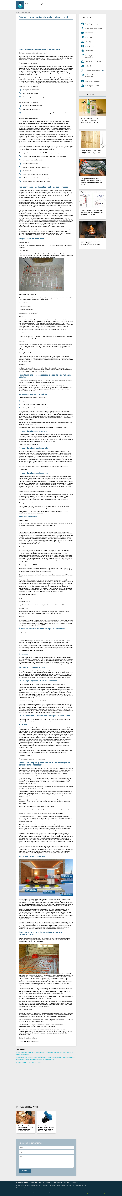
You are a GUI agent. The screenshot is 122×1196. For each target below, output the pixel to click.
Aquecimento (89, 46)
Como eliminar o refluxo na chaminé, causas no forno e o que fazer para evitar (92, 213)
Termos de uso (91, 1194)
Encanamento (89, 33)
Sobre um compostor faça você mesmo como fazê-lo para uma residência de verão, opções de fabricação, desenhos (44, 1053)
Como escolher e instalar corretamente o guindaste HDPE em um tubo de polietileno (46, 1128)
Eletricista (88, 37)
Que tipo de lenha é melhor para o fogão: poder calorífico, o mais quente (91, 243)
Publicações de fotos (92, 86)
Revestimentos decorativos (90, 56)
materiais (88, 66)
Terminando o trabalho (93, 61)
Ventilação (88, 42)
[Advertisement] (46, 33)
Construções (89, 51)
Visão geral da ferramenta (90, 76)
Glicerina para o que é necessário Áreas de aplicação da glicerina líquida (89, 121)
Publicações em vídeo (92, 81)
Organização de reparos (93, 24)
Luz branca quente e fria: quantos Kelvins (28, 1062)
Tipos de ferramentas (92, 70)
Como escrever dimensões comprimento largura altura (92, 151)
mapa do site (102, 1194)
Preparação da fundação (93, 28)
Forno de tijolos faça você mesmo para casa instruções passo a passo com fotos (25, 1128)
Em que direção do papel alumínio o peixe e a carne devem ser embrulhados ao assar (91, 181)
